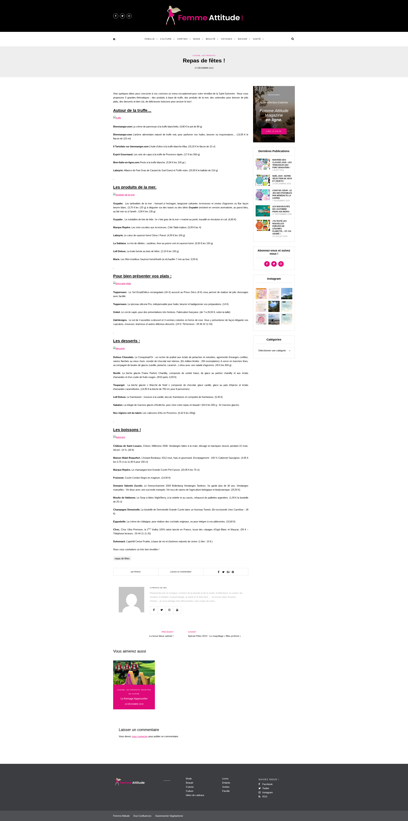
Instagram (267, 792)
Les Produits (208, 55)
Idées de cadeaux (195, 795)
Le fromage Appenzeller (134, 698)
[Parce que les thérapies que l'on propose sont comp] (261, 293)
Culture (166, 39)
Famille (150, 39)
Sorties (182, 39)
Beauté (210, 39)
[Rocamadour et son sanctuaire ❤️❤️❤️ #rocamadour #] (286, 293)
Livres (225, 778)
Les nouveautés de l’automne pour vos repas (281, 209)
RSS (264, 796)
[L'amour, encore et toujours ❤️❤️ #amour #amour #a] (261, 306)
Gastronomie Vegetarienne (169, 815)
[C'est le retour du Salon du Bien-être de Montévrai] (261, 319)
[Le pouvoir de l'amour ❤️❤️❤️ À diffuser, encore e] (286, 306)
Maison (242, 39)
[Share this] (218, 572)
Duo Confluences (142, 815)
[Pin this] (233, 572)
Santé (257, 39)
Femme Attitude (121, 815)
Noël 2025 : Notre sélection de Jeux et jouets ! (282, 178)
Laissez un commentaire (180, 572)
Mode (196, 39)
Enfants (226, 782)
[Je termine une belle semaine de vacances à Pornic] (274, 319)
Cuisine (196, 55)
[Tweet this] (223, 572)
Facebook (267, 784)
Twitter (265, 788)
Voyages (226, 39)
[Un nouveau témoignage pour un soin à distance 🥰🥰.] (286, 319)
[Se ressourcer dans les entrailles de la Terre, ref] (274, 306)
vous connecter (140, 736)
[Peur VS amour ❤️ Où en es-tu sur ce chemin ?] (274, 293)
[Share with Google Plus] (228, 572)
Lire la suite (274, 131)
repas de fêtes (122, 558)
